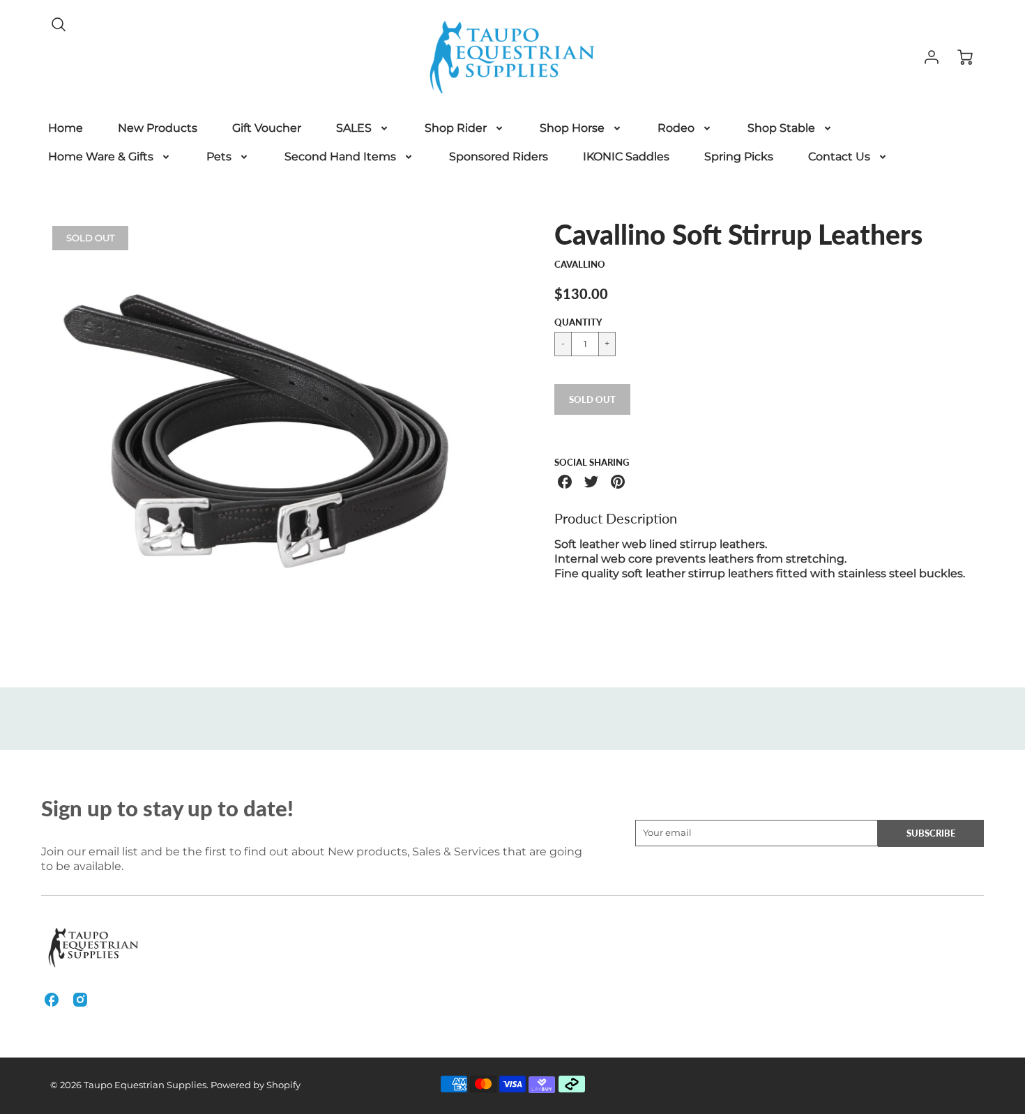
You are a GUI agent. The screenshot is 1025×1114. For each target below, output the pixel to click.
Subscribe (930, 833)
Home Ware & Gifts (100, 156)
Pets (218, 156)
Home (65, 128)
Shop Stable (781, 128)
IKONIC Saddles (626, 156)
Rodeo (676, 128)
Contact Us (839, 156)
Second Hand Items (340, 156)
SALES (354, 128)
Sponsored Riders (498, 156)
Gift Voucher (266, 128)
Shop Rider (456, 128)
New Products (157, 128)
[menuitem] (65, 128)
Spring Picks (738, 156)
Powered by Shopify (256, 1085)
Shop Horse (572, 128)
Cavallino (579, 264)
